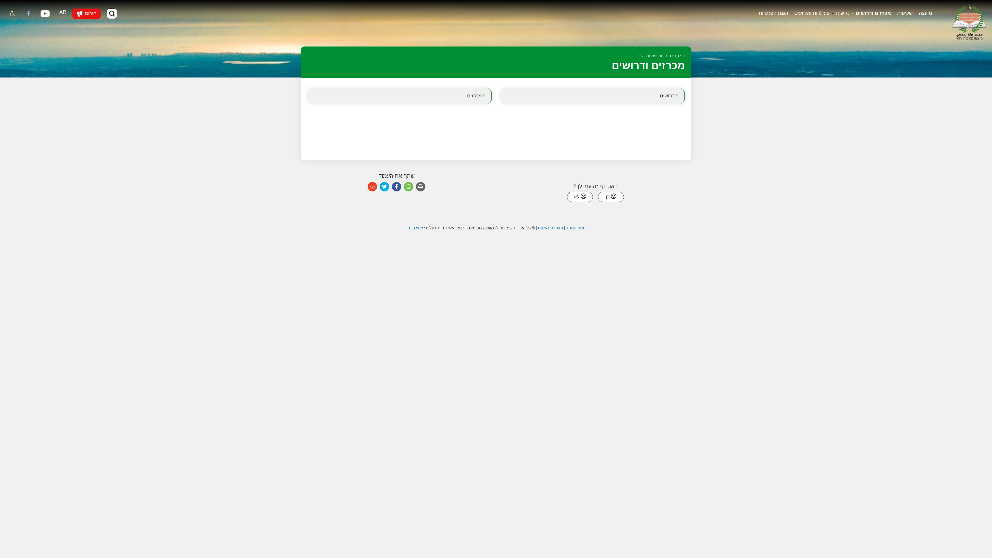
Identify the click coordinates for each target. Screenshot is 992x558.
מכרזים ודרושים (873, 13)
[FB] (29, 14)
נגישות (842, 13)
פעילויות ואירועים (812, 13)
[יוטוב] (45, 14)
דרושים (668, 95)
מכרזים (475, 95)
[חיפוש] (112, 14)
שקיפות (905, 13)
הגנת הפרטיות (773, 13)
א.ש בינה (414, 228)
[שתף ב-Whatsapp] (408, 186)
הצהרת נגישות (550, 228)
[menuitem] (922, 13)
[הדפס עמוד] (420, 186)
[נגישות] (12, 14)
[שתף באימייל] (372, 186)
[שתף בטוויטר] (384, 186)
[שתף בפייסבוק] (396, 186)
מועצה (925, 13)
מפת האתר (576, 228)
